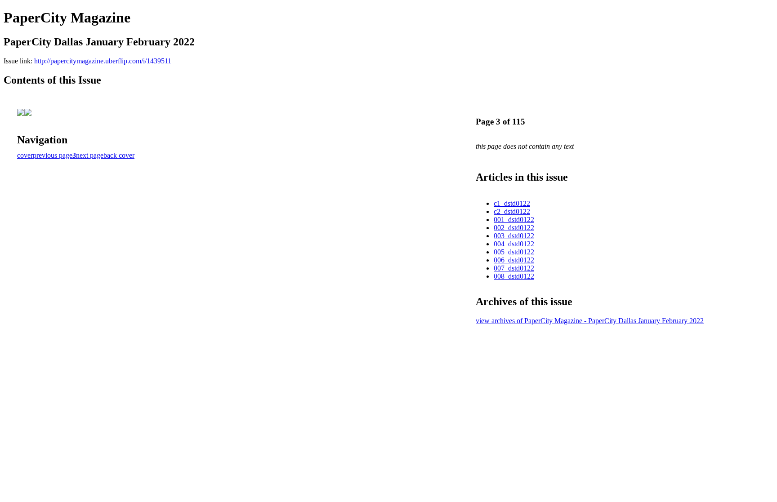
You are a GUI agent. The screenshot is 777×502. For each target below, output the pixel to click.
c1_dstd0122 (512, 203)
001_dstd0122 (514, 219)
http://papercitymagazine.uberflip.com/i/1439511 (102, 61)
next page (89, 155)
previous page (52, 155)
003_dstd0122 (514, 236)
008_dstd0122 (514, 276)
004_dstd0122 (514, 244)
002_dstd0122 (514, 227)
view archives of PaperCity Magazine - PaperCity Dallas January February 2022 (590, 320)
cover (25, 155)
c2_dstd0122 (512, 211)
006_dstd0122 (514, 260)
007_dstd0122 (514, 268)
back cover (118, 155)
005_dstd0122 (514, 252)
